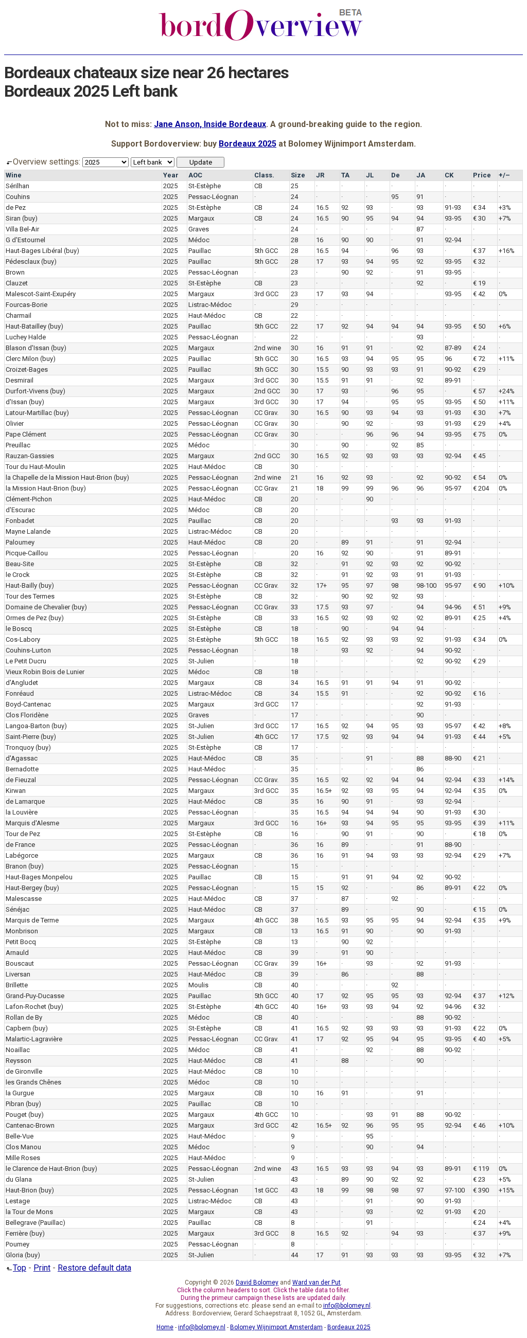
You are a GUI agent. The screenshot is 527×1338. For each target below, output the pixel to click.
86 (420, 769)
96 (394, 251)
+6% (505, 326)
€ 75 (479, 434)
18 (319, 488)
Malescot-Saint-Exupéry (41, 294)
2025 (170, 186)
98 (394, 585)
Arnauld (17, 952)
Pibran (15, 1104)
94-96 (453, 607)
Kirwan (16, 790)
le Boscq (19, 628)
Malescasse (24, 898)
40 (294, 985)
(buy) (30, 218)
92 (344, 207)
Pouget (16, 1114)
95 (394, 197)
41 (294, 1028)
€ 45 (479, 456)
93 (369, 207)
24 (294, 197)
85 (420, 445)
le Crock (18, 574)
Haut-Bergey (24, 888)
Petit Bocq (21, 942)
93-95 (453, 218)
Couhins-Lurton (28, 650)
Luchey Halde (26, 337)
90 (344, 218)
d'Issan (16, 402)
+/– (504, 175)
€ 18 (479, 834)
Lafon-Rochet (26, 1006)
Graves (198, 229)
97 (369, 585)
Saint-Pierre (22, 736)
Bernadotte (22, 769)
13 (294, 931)
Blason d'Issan (27, 348)
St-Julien (201, 661)
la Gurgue (20, 1093)
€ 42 (479, 294)
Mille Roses (23, 1158)
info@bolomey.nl (347, 1305)
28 (294, 240)
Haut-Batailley (26, 326)
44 (294, 1255)
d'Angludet (22, 682)
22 (294, 315)
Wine (14, 175)
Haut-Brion (21, 1190)
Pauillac (199, 251)
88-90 (453, 758)
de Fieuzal (21, 780)
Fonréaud (20, 693)
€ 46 (479, 1125)
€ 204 (481, 488)
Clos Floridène (27, 715)
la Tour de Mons (29, 1212)
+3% (505, 207)
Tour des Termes (30, 596)
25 (294, 186)
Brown (15, 272)
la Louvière (22, 812)
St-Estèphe (204, 186)
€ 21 (479, 758)
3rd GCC (266, 294)
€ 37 (479, 251)
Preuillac (18, 445)
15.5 (322, 369)
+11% (507, 359)
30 (294, 348)
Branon (16, 866)
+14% (507, 780)
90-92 (453, 369)
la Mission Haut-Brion (37, 488)
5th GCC (266, 251)
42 (294, 1125)
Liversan (18, 974)
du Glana (19, 1179)
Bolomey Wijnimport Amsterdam (276, 1327)
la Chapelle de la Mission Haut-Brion (59, 477)
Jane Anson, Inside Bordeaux (210, 124)
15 (294, 866)
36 (294, 844)
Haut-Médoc (206, 315)
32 (294, 564)
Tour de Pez (23, 834)
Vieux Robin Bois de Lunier (45, 672)
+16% (507, 251)
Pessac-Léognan (213, 197)
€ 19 (479, 283)
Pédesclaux (23, 261)
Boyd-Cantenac (28, 704)
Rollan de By (24, 1017)
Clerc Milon (22, 359)
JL (370, 175)
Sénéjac (17, 909)
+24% (507, 391)
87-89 (453, 348)
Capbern (18, 1028)
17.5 (322, 607)
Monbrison (22, 931)
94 (394, 218)
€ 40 (479, 1039)
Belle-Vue (19, 1136)
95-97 (453, 488)
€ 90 (479, 585)
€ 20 (479, 1212)
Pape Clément (26, 434)
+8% (505, 726)
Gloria (14, 1255)
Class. (264, 175)
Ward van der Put (316, 1282)
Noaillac (18, 1050)
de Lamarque (25, 801)
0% (503, 294)
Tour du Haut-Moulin (35, 467)
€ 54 (479, 477)
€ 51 (479, 607)
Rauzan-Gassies (30, 456)
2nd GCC (267, 391)
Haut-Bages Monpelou (39, 877)
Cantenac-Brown (30, 1125)
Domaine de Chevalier (38, 607)
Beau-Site (20, 564)
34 (294, 682)
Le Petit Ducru (26, 661)
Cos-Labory (23, 639)
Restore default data (94, 1268)
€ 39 (479, 823)
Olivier (15, 423)
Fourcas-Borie (26, 305)
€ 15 (479, 909)
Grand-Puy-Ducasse (35, 996)
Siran (13, 218)
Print (41, 1268)
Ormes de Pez (26, 618)
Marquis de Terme (32, 920)
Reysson (18, 1060)
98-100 (426, 585)
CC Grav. (266, 413)
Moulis (198, 985)
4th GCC (266, 736)
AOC (195, 175)
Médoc (198, 240)
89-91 (453, 380)
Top (19, 1268)
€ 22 (479, 888)
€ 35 (479, 790)
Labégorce (22, 855)
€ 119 (481, 1168)
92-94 (453, 240)
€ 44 (479, 736)
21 (294, 477)
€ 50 (479, 326)
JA (420, 175)
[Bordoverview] (261, 39)
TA (345, 175)
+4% (505, 423)
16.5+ (324, 790)
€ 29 (479, 369)
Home (164, 1327)
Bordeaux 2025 (247, 144)
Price (482, 175)
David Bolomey (257, 1282)
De (395, 175)
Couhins (18, 197)
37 (294, 898)
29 (294, 305)
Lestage (18, 1201)
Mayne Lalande (28, 531)
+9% (505, 607)
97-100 (455, 1190)
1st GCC (266, 1190)
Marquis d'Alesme (32, 823)
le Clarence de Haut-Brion (43, 1168)
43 (294, 1168)
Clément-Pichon (29, 499)
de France (20, 844)
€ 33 (479, 780)
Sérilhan (17, 186)
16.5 (322, 207)
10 (294, 1071)
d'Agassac (22, 758)
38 (294, 920)
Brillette (17, 985)
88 (420, 758)
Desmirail (19, 380)
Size (298, 175)
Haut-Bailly (21, 585)
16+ (321, 823)
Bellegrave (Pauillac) (35, 1222)
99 (344, 488)
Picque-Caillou (27, 553)
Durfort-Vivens (27, 391)
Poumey (17, 1244)
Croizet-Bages (27, 369)
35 (294, 758)
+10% (507, 585)
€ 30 (479, 218)
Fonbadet (20, 521)
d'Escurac (20, 510)
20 (294, 499)
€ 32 (479, 261)
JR (320, 175)
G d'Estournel (25, 240)
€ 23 (479, 1179)
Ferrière (17, 1233)
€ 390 (481, 1190)
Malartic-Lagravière (34, 1039)
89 (344, 542)
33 (294, 607)
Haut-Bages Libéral (34, 251)
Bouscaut (20, 963)
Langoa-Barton (28, 726)
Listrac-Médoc (210, 305)
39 (294, 952)
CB (258, 186)
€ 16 (479, 693)
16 (319, 240)
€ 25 (479, 618)
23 (294, 272)
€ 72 (479, 359)
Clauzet (17, 283)
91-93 (453, 207)
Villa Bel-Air (22, 229)
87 (420, 229)
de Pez (16, 207)
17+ (321, 585)
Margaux (201, 218)
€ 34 (479, 207)
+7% (505, 218)
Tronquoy (20, 747)
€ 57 (479, 391)
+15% (507, 1190)
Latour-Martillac (29, 413)
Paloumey (20, 542)
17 (319, 261)
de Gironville (24, 1071)
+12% (507, 996)
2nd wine (267, 348)
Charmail (18, 315)
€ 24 (479, 348)
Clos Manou (23, 1147)
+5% (505, 736)
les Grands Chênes (33, 1082)
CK (449, 175)
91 (420, 197)
